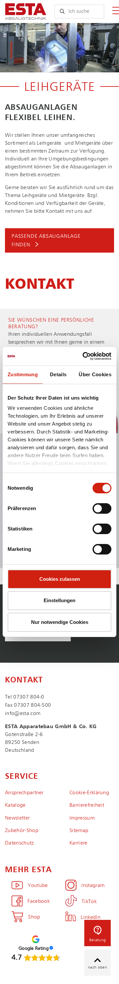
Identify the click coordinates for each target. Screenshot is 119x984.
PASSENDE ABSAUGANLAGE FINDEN (46, 241)
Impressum (82, 818)
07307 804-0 (28, 697)
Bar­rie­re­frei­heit (86, 805)
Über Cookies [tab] (95, 374)
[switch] (102, 508)
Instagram (92, 885)
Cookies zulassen (59, 579)
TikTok (89, 901)
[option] (59, 47)
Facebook (38, 901)
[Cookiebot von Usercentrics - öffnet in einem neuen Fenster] (84, 356)
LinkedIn (90, 917)
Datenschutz (19, 843)
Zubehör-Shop (21, 830)
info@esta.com (22, 713)
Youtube (38, 885)
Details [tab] (58, 374)
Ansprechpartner (24, 793)
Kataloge (15, 805)
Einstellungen (59, 600)
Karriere (78, 843)
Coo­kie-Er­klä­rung (89, 793)
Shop (34, 917)
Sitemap (78, 830)
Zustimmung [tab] (23, 374)
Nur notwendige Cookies (59, 622)
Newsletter (17, 818)
